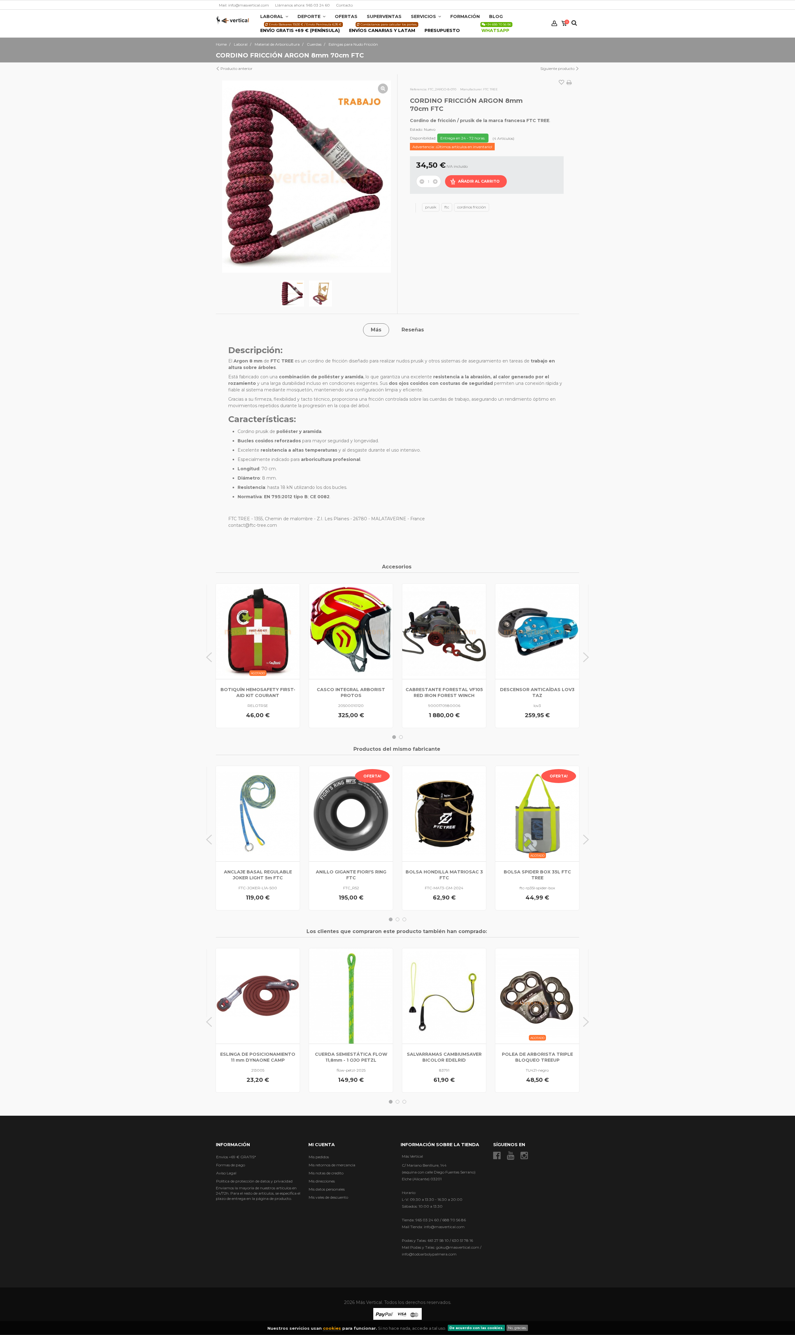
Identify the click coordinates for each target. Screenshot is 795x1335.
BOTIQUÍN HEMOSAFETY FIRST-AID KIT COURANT (257, 692)
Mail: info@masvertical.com (244, 5)
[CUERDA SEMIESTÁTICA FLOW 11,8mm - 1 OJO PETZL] (351, 996)
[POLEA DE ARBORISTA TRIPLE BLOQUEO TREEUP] (537, 996)
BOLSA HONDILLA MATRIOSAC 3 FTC (444, 875)
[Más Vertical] (232, 19)
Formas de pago (230, 1165)
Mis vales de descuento (328, 1197)
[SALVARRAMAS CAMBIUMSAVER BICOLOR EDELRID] (444, 996)
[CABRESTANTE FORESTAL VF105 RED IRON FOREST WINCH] (444, 631)
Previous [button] (209, 657)
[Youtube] (510, 1155)
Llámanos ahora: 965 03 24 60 (302, 5)
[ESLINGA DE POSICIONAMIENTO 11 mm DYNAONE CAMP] (258, 996)
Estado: (416, 129)
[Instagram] (524, 1155)
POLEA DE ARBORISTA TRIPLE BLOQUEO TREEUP (537, 1057)
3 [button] (404, 919)
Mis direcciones (322, 1181)
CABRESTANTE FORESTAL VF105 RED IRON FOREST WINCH (444, 692)
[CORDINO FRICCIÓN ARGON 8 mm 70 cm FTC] (292, 293)
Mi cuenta (321, 1144)
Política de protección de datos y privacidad (254, 1181)
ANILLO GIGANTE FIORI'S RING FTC (351, 875)
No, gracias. (517, 1328)
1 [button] (394, 737)
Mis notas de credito (326, 1173)
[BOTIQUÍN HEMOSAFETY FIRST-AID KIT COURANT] (258, 631)
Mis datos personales (327, 1189)
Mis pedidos (319, 1157)
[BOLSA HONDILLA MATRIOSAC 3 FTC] (444, 813)
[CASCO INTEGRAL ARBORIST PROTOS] (351, 631)
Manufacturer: (471, 89)
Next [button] (586, 657)
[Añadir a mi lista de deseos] (561, 83)
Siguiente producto (557, 68)
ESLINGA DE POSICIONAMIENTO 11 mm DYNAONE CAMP (257, 1057)
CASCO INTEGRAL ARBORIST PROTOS (351, 692)
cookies (332, 1328)
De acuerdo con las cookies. (476, 1328)
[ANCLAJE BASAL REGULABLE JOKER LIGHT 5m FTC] (258, 813)
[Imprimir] (569, 82)
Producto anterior (236, 68)
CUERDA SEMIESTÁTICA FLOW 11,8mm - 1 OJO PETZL (351, 1057)
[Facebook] (497, 1155)
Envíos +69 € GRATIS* (236, 1157)
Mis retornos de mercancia (332, 1165)
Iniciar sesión (554, 23)
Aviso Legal (226, 1173)
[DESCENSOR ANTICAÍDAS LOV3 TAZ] (537, 631)
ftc (446, 207)
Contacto (344, 5)
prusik (430, 207)
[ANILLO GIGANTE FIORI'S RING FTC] (351, 813)
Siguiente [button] (385, 176)
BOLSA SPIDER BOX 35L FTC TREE (537, 875)
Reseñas (413, 330)
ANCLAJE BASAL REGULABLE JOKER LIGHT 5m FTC (258, 875)
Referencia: (418, 89)
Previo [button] (227, 176)
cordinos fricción (471, 207)
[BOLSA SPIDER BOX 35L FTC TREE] (537, 813)
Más (376, 330)
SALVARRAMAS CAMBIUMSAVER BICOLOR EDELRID (444, 1057)
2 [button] (401, 737)
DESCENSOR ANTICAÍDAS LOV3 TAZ (537, 692)
